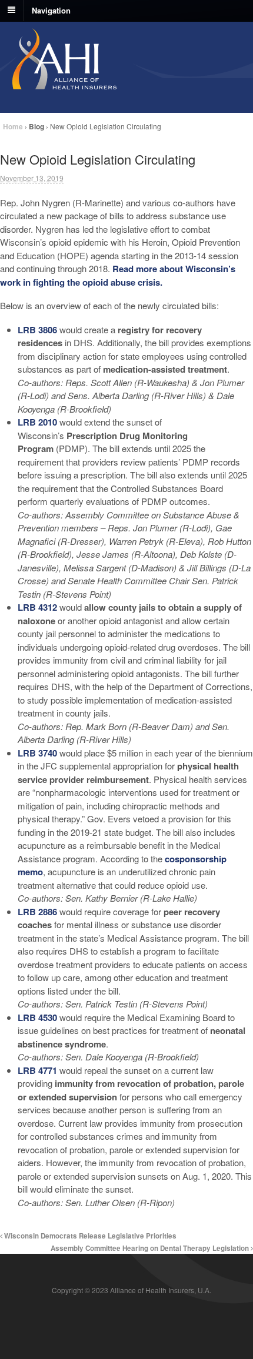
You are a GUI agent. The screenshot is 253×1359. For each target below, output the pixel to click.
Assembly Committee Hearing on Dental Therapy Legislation (151, 1248)
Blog (36, 126)
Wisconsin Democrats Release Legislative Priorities (89, 1236)
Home (13, 126)
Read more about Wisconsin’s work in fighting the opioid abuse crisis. (117, 275)
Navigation (51, 9)
